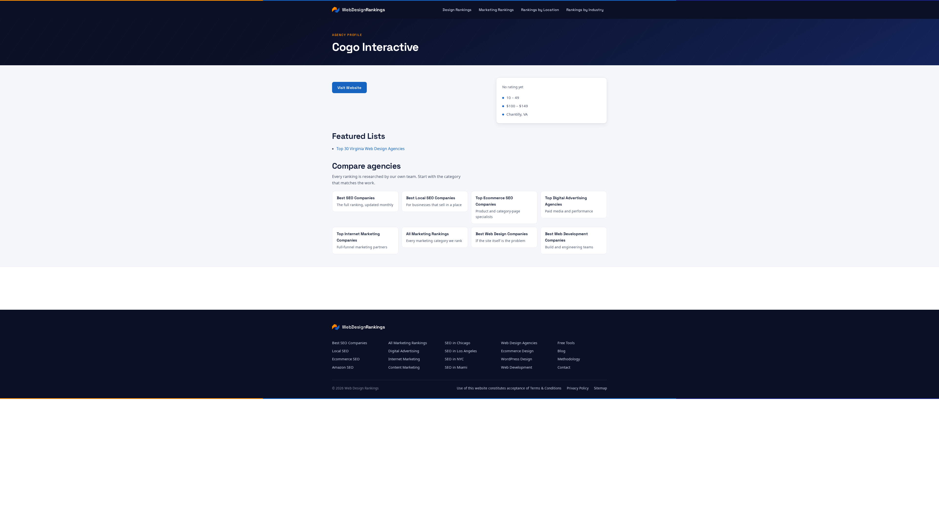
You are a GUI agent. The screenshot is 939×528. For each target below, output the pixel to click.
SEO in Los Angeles (461, 350)
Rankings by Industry (585, 10)
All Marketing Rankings (407, 342)
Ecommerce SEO (346, 358)
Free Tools (566, 342)
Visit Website (349, 87)
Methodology (569, 358)
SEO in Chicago (457, 342)
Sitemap (600, 388)
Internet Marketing (404, 358)
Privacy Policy (578, 388)
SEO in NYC (454, 358)
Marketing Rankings (496, 10)
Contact (564, 367)
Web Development (516, 367)
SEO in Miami (456, 367)
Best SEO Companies (349, 342)
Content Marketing (404, 367)
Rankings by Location (540, 10)
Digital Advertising (403, 350)
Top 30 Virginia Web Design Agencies (370, 148)
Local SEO (340, 350)
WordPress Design (516, 358)
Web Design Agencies (519, 342)
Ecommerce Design (517, 350)
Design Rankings (457, 10)
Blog (561, 350)
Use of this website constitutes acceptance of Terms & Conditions (509, 388)
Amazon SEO (343, 367)
